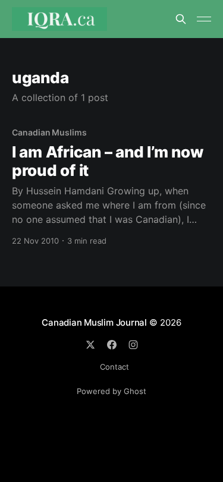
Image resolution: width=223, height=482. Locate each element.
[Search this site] (180, 19)
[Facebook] (112, 344)
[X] (90, 344)
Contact (114, 366)
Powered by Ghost (111, 391)
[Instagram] (133, 344)
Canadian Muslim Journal (95, 322)
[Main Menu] (204, 19)
